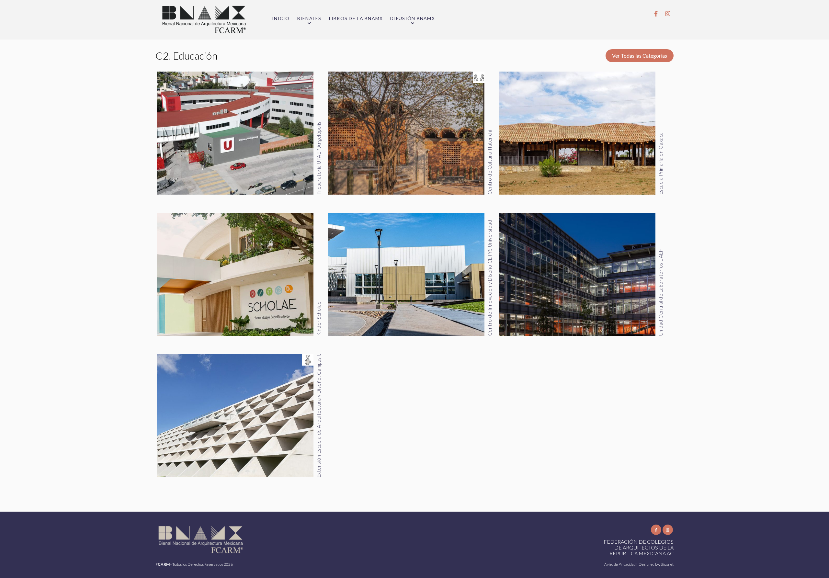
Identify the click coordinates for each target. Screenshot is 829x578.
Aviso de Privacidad (620, 564)
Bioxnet (667, 564)
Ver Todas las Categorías (639, 55)
